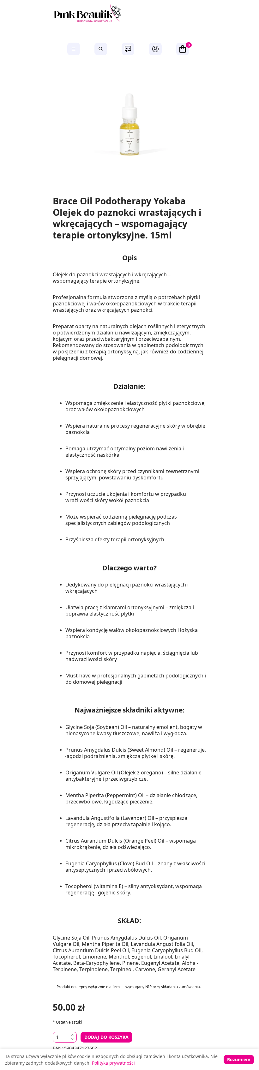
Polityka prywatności (113, 1063)
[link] (129, 14)
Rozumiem (238, 1059)
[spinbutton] (62, 1037)
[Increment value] (72, 1034)
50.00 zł (69, 1007)
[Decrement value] (72, 1039)
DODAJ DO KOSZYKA (106, 1037)
